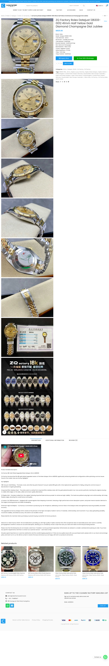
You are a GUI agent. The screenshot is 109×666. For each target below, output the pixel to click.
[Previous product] (103, 16)
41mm (20, 16)
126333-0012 (62, 72)
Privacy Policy (36, 620)
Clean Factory (65, 575)
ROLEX (8, 16)
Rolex (105, 21)
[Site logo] (9, 5)
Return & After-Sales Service (21, 620)
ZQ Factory (26, 16)
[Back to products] (105, 16)
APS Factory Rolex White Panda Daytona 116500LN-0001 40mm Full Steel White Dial (39, 574)
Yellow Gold (87, 77)
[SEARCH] (84, 5)
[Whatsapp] (8, 606)
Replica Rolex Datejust (91, 72)
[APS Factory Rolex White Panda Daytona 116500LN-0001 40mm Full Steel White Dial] (41, 559)
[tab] (36, 440)
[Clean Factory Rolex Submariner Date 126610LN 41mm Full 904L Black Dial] (68, 559)
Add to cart (68, 63)
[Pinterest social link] (64, 82)
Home (3, 16)
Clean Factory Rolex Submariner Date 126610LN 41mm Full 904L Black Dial (65, 574)
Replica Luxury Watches (77, 72)
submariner (58, 575)
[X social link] (62, 82)
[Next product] (107, 16)
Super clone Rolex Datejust (63, 75)
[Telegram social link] (68, 82)
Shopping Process (47, 620)
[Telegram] (12, 606)
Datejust (14, 16)
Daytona (3, 575)
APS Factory (9, 575)
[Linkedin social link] (66, 82)
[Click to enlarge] (4, 432)
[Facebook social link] (60, 82)
